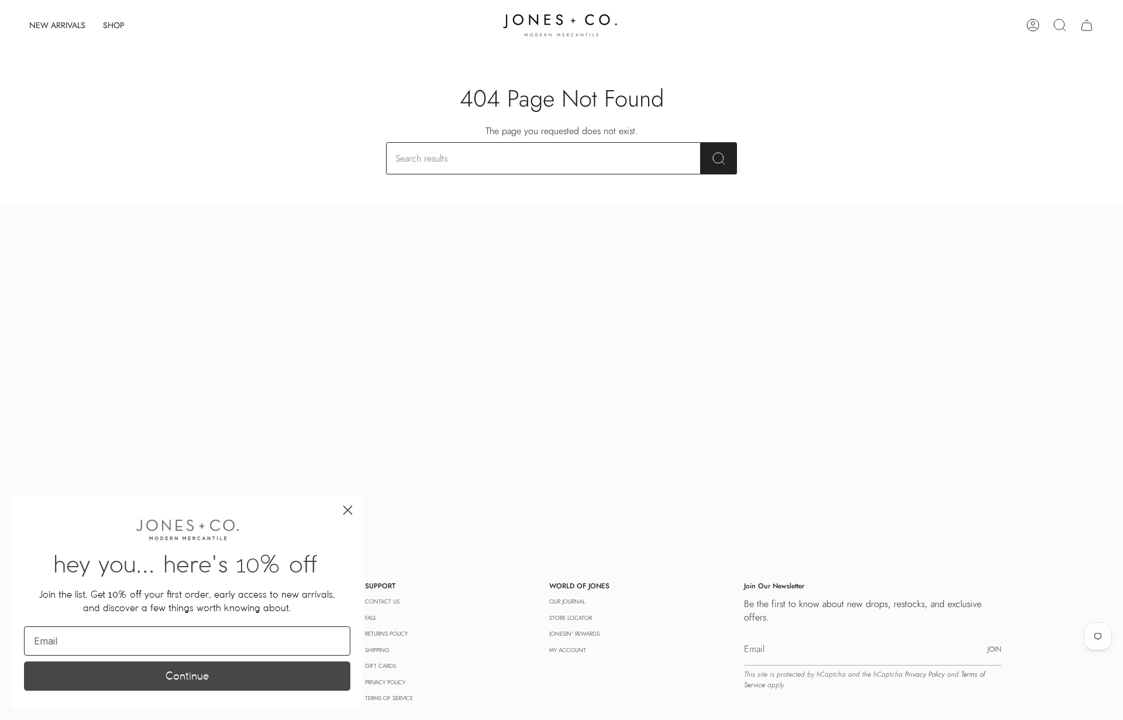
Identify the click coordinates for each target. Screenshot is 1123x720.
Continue (187, 675)
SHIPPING (377, 650)
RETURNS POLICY (386, 633)
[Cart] (1086, 25)
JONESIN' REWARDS (574, 633)
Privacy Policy (925, 674)
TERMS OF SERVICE (389, 698)
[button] (113, 25)
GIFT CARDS (380, 665)
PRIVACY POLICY (385, 682)
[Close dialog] (347, 510)
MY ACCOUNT (567, 650)
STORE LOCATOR (570, 617)
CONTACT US (382, 601)
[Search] (719, 158)
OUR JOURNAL (567, 601)
